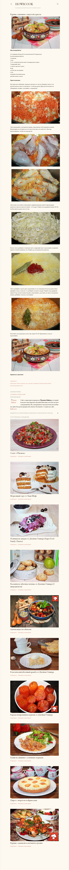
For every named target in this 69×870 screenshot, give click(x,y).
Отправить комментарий (17, 394)
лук (26, 383)
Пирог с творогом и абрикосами (23, 800)
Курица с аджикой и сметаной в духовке (26, 843)
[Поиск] (58, 3)
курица (23, 383)
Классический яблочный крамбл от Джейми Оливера (32, 672)
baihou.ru (13, 409)
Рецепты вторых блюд (45, 383)
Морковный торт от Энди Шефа (23, 496)
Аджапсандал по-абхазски (20, 629)
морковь (30, 383)
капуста (18, 383)
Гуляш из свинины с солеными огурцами (26, 757)
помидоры (36, 383)
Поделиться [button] (13, 381)
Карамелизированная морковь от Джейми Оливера (31, 714)
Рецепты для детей (15, 385)
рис (22, 385)
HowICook (24, 4)
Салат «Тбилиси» (17, 453)
